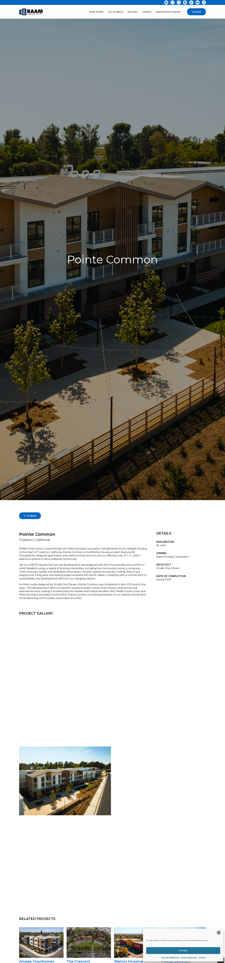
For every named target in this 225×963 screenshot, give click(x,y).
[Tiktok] (191, 2)
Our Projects (115, 11)
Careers (147, 11)
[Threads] (204, 2)
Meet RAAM (96, 11)
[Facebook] (166, 2)
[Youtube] (198, 2)
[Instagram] (172, 2)
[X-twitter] (179, 2)
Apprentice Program (168, 11)
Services (132, 11)
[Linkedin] (185, 2)
